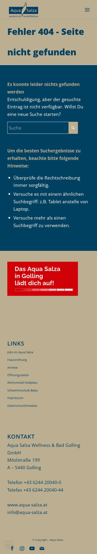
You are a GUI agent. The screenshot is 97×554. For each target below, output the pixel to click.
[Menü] (87, 9)
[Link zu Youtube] (32, 548)
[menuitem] (87, 9)
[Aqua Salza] (40, 9)
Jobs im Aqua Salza (20, 352)
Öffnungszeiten (18, 375)
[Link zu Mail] (41, 548)
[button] (8, 545)
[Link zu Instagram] (22, 548)
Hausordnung (17, 360)
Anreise (12, 367)
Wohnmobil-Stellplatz (22, 382)
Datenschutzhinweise (22, 405)
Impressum (15, 398)
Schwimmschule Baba (22, 390)
